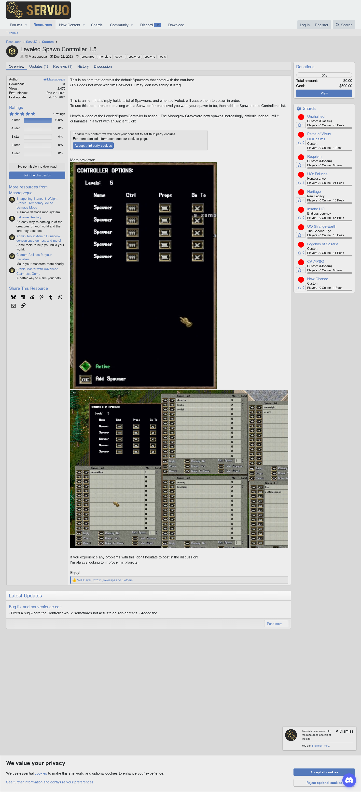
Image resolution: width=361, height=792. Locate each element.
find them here (320, 745)
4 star (16, 128)
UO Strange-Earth (321, 226)
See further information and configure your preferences (50, 781)
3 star (16, 136)
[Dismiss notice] (344, 731)
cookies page (137, 138)
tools (162, 56)
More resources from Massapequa (28, 190)
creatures (88, 56)
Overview (16, 66)
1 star (16, 153)
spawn (119, 56)
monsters (105, 56)
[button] (26, 24)
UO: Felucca (317, 173)
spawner (134, 56)
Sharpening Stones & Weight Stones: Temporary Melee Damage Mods (36, 203)
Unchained (315, 116)
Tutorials (12, 32)
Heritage (314, 191)
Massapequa (38, 56)
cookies (41, 773)
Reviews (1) (62, 66)
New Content (69, 24)
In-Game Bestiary (29, 217)
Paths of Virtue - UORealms (320, 136)
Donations (305, 66)
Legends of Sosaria (322, 243)
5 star (16, 120)
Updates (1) (38, 66)
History (83, 66)
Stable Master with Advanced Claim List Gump (37, 271)
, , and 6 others (105, 580)
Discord (150, 24)
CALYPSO (315, 261)
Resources (42, 24)
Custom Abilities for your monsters (34, 256)
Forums (16, 24)
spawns (150, 56)
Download (176, 24)
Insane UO (316, 208)
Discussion (103, 66)
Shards (97, 24)
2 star (16, 145)
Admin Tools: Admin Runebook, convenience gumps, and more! (38, 238)
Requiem (314, 156)
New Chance (317, 278)
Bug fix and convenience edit (35, 606)
